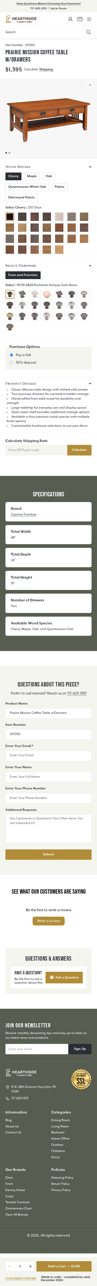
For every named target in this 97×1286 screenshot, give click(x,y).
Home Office (60, 1139)
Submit (48, 854)
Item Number (15, 725)
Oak (49, 176)
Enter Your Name (18, 767)
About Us (12, 1126)
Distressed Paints (21, 197)
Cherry (13, 176)
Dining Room (60, 1120)
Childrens (58, 1151)
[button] (89, 19)
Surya (9, 1196)
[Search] (88, 32)
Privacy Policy (61, 1190)
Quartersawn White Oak (27, 187)
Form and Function (23, 275)
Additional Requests (21, 810)
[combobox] (48, 32)
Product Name (16, 704)
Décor (55, 1157)
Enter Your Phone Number (25, 788)
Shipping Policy (62, 1178)
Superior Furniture (23, 515)
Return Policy (60, 1184)
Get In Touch (58, 8)
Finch (9, 1184)
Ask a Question (67, 978)
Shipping (46, 69)
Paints (59, 187)
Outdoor (57, 1145)
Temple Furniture (17, 1202)
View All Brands (16, 1215)
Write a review (48, 921)
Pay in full (23, 355)
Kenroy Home (15, 1190)
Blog (8, 1120)
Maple (32, 176)
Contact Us (13, 1132)
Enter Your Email (19, 746)
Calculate (79, 450)
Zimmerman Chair (18, 1208)
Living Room (60, 1126)
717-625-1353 (38, 8)
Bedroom (57, 1132)
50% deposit (26, 363)
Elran (9, 1178)
